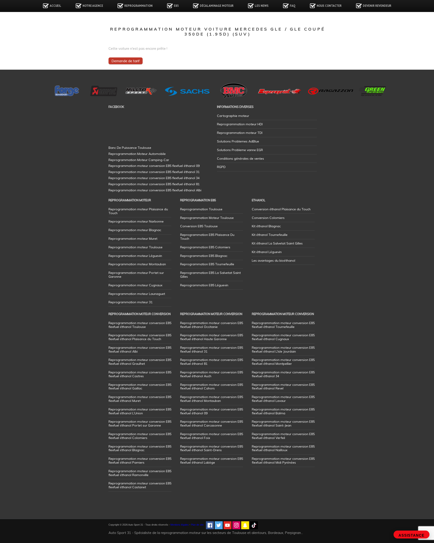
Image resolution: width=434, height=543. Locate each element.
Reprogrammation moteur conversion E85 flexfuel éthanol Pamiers (139, 461)
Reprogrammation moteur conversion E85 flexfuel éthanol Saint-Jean (283, 423)
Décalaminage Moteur (217, 6)
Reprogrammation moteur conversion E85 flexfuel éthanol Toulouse (139, 325)
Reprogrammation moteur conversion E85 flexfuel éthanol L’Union (139, 411)
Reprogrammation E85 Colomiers (205, 247)
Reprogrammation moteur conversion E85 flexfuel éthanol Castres (139, 374)
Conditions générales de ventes (240, 158)
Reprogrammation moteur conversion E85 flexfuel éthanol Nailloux (283, 448)
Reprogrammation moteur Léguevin (135, 256)
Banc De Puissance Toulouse (129, 148)
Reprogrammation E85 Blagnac (203, 256)
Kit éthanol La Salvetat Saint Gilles (277, 243)
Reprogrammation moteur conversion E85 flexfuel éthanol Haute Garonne (211, 337)
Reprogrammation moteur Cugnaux (135, 285)
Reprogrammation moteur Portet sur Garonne (136, 275)
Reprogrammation (138, 6)
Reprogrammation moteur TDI (239, 133)
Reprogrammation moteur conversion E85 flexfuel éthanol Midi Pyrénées (283, 461)
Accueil (55, 6)
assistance (412, 535)
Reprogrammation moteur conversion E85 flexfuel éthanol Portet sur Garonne (139, 423)
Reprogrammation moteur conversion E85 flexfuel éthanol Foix (211, 436)
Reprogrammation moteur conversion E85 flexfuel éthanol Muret (139, 399)
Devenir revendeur (377, 6)
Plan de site (197, 524)
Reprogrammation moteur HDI (240, 124)
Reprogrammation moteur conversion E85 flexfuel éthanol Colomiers (139, 436)
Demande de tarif (125, 61)
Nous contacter (329, 6)
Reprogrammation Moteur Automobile (137, 154)
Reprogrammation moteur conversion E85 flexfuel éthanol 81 (211, 362)
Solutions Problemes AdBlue (238, 141)
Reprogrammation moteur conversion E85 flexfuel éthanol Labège (211, 461)
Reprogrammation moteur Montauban (137, 264)
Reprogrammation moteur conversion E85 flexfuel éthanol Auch (211, 374)
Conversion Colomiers (268, 218)
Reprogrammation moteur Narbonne (136, 221)
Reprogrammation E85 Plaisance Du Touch (207, 237)
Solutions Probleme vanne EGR (240, 150)
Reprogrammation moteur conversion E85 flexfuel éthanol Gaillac (139, 387)
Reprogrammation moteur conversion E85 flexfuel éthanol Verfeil (283, 436)
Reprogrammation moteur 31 (130, 302)
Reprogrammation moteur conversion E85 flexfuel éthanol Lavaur (283, 399)
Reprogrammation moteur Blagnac (134, 230)
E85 (176, 6)
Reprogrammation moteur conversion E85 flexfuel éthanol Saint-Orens (211, 448)
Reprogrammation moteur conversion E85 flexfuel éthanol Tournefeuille (283, 325)
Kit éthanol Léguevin (267, 252)
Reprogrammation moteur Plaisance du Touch (138, 211)
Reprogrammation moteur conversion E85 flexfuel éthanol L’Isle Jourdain (283, 349)
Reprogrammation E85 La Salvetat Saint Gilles (210, 275)
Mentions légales (179, 524)
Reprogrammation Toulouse (201, 209)
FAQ (292, 6)
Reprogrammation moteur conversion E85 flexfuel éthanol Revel (283, 387)
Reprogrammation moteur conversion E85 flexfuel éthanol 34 (283, 374)
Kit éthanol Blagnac (266, 226)
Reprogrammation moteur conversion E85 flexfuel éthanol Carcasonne (211, 423)
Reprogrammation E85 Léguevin (204, 285)
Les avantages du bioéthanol (273, 260)
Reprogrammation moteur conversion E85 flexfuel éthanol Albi (139, 349)
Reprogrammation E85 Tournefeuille (207, 264)
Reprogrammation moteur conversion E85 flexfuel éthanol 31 (211, 349)
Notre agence (93, 6)
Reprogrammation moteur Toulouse (135, 247)
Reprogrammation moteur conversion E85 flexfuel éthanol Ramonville (139, 473)
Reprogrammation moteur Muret (132, 239)
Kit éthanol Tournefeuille (270, 235)
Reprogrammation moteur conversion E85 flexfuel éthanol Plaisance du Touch (139, 337)
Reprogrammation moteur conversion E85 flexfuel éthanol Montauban (211, 399)
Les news (262, 6)
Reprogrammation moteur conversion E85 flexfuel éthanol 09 (211, 411)
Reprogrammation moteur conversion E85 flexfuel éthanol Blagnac (139, 448)
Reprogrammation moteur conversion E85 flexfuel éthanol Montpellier (283, 362)
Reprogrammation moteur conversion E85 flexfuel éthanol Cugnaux (283, 337)
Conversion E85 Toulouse (199, 226)
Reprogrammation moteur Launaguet (136, 294)
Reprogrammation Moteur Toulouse (207, 218)
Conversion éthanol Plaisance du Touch (281, 209)
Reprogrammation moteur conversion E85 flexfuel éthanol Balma (283, 411)
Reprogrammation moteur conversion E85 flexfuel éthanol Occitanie (211, 325)
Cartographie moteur (233, 116)
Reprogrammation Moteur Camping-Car (138, 160)
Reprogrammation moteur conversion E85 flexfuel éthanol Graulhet (139, 362)
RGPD (221, 167)
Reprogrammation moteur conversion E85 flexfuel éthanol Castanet (139, 485)
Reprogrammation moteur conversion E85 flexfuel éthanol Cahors (211, 387)
